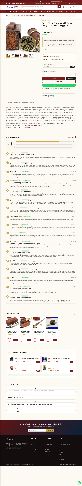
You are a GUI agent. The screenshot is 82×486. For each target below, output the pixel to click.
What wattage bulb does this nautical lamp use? (41, 397)
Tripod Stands (47, 451)
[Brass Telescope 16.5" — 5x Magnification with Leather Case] (39, 323)
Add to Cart (54, 78)
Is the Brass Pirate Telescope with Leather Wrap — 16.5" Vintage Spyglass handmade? (41, 401)
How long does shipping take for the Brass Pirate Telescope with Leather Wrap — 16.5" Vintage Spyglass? (41, 404)
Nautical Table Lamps (48, 446)
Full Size (37, 51)
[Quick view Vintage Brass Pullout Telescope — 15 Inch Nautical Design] (17, 321)
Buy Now (71, 78)
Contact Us (33, 446)
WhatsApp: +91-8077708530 (46, 3)
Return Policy (61, 454)
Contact (66, 11)
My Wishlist (33, 451)
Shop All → (31, 352)
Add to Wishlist (59, 81)
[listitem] (8, 56)
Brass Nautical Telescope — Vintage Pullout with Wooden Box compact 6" (51, 332)
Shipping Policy (61, 456)
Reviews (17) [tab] (32, 102)
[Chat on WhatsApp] (79, 482)
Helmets (24, 8)
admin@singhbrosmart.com (57, 3)
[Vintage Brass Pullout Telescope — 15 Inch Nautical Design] (12, 323)
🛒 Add (15, 339)
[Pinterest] (73, 3)
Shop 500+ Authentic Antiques (56, 1)
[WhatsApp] (53, 96)
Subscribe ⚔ (50, 430)
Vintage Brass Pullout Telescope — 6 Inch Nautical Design (25, 332)
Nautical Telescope (46, 20)
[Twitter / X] (75, 3)
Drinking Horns (39, 8)
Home (16, 11)
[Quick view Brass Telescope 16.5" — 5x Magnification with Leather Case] (44, 321)
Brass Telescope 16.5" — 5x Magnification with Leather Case (39, 332)
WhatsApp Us (62, 447)
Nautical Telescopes (48, 447)
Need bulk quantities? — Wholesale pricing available (54, 92)
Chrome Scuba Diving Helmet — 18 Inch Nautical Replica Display (27, 358)
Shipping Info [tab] (25, 102)
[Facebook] (69, 3)
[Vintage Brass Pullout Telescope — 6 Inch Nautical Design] (26, 323)
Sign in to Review (71, 137)
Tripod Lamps (34, 8)
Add (38, 361)
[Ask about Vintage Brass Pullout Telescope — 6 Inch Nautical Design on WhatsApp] (30, 324)
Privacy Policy (61, 452)
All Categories (11, 11)
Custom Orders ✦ (59, 11)
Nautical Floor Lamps (48, 444)
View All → (74, 314)
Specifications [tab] (17, 102)
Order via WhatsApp (59, 85)
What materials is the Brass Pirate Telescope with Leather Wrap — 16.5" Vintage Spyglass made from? (41, 393)
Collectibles (49, 11)
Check (72, 66)
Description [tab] (10, 102)
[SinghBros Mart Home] (10, 7)
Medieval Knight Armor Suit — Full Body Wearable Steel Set (59, 367)
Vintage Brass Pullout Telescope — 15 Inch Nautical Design (12, 332)
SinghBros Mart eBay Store (29, 127)
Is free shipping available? (41, 411)
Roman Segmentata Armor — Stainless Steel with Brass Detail (26, 367)
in (17, 448)
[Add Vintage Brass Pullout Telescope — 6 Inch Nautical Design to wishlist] (30, 318)
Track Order (72, 11)
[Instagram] (71, 3)
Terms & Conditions (62, 457)
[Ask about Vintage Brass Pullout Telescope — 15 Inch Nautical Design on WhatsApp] (17, 324)
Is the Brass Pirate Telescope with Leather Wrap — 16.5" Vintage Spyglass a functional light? (41, 388)
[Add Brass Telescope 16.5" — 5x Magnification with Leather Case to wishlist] (44, 318)
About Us (33, 444)
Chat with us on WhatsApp (23, 374)
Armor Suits (20, 8)
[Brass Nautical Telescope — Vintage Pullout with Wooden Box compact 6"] (52, 323)
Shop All (20, 11)
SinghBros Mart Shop (37, 125)
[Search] (59, 6)
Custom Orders (34, 447)
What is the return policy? (41, 408)
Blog (53, 11)
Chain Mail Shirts (48, 454)
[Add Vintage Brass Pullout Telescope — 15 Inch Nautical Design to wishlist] (17, 318)
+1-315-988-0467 (36, 3)
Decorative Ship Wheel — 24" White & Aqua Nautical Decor (59, 358)
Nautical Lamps (42, 11)
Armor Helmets (47, 442)
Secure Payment (61, 459)
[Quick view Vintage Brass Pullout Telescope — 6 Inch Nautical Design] (30, 321)
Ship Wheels (28, 8)
